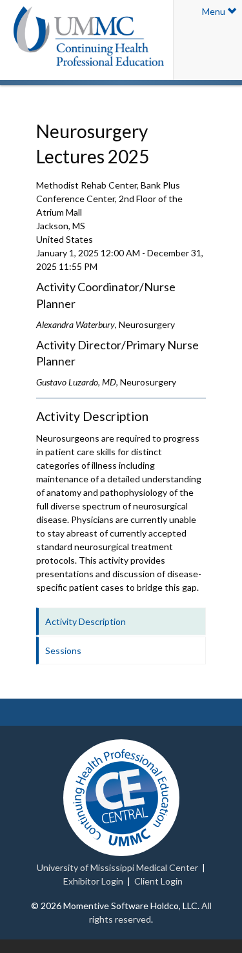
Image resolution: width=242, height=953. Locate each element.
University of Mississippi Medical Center (117, 867)
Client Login (158, 881)
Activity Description (85, 621)
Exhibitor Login (93, 881)
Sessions (63, 650)
